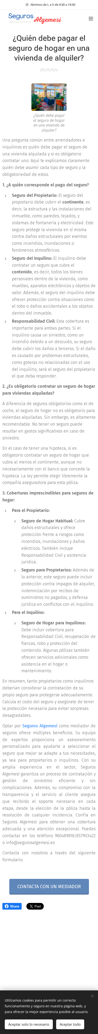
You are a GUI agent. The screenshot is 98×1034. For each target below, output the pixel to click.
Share (14, 906)
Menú (91, 18)
